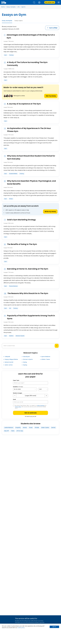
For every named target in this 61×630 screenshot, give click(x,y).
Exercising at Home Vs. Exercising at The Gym (27, 269)
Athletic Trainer (45, 359)
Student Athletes (13, 173)
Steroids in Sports (20, 335)
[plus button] (46, 395)
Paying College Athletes (11, 359)
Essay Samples (11, 7)
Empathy (18, 427)
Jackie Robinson (8, 427)
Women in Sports (28, 359)
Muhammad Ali (9, 362)
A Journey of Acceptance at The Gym (24, 104)
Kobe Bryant (26, 356)
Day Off (6, 431)
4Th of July (20, 431)
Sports (23, 7)
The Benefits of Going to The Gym (22, 244)
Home (3, 7)
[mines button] (14, 395)
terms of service (40, 405)
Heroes (25, 427)
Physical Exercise (13, 286)
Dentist (53, 427)
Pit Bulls (37, 427)
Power (30, 427)
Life (18, 7)
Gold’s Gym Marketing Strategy (21, 219)
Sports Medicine (45, 356)
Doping (25, 365)
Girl (10, 308)
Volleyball (7, 356)
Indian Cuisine (45, 427)
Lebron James (9, 365)
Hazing (25, 362)
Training (11, 55)
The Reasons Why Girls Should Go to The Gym (27, 293)
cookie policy (21, 627)
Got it (54, 626)
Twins (12, 431)
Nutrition (11, 335)
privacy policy (18, 406)
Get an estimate (30, 413)
